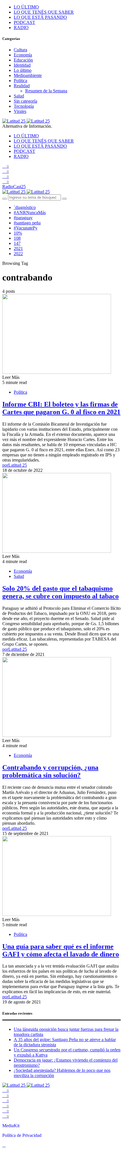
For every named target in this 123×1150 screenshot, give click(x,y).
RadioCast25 (14, 186)
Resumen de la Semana (46, 90)
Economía (23, 54)
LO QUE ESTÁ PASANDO (40, 17)
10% (18, 233)
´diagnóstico (25, 207)
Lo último (22, 70)
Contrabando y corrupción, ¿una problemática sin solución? (50, 771)
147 (17, 243)
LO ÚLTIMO (26, 7)
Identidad (22, 65)
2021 (18, 248)
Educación (23, 60)
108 (17, 238)
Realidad (22, 85)
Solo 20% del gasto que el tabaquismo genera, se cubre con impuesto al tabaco (60, 592)
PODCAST (24, 22)
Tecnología (24, 106)
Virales (20, 111)
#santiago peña (27, 222)
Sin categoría (25, 101)
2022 (18, 253)
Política (20, 80)
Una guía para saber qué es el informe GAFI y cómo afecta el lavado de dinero (60, 950)
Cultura (20, 49)
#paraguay (23, 217)
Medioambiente (28, 75)
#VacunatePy (25, 227)
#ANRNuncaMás (30, 212)
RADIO (21, 27)
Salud (19, 96)
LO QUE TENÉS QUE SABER (44, 12)
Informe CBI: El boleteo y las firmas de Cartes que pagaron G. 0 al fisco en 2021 (61, 408)
